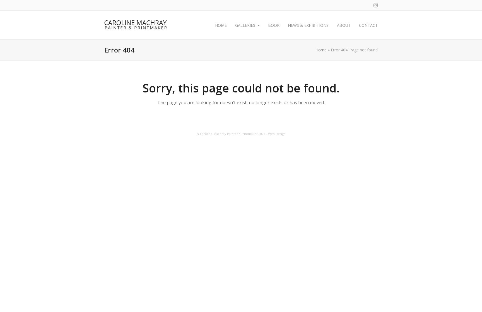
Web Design (277, 134)
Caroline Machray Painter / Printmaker (229, 134)
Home (321, 50)
